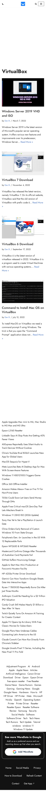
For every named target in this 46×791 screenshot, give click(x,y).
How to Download (13, 775)
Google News (10, 692)
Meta (29, 696)
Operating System (31, 699)
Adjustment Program (16, 666)
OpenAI (17, 699)
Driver (18, 677)
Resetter (34, 703)
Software (30, 714)
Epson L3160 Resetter (12, 430)
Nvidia (9, 699)
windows (16, 725)
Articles (33, 670)
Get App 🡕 (29, 783)
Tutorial (36, 722)
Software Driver (14, 718)
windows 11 (28, 725)
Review (13, 711)
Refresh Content (34, 775)
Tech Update (25, 722)
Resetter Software (31, 707)
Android (36, 666)
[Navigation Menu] (41, 4)
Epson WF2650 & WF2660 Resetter (19, 546)
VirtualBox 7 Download (17, 180)
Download (8, 677)
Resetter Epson (14, 707)
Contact (15, 783)
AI (29, 666)
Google (35, 688)
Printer (11, 703)
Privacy (37, 768)
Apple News (22, 670)
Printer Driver (22, 703)
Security (33, 711)
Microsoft (37, 696)
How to (33, 692)
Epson (25, 677)
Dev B (7, 120)
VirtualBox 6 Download (17, 244)
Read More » (27, 142)
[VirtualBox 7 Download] (23, 163)
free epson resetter (16, 681)
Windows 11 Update (23, 729)
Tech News (34, 718)
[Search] (36, 4)
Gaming (10, 688)
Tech (25, 718)
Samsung (22, 711)
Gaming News (23, 688)
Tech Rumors (12, 722)
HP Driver (8, 696)
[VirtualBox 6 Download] (23, 227)
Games (37, 685)
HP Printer (20, 696)
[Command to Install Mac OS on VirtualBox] (23, 291)
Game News (11, 685)
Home (8, 768)
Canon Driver (33, 673)
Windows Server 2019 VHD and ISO (21, 113)
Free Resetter (33, 681)
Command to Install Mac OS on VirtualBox (23, 309)
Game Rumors (25, 685)
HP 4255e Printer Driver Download (19, 573)
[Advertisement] (23, 32)
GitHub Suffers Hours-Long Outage (18, 560)
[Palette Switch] (3, 4)
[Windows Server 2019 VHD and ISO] (23, 92)
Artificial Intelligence (16, 673)
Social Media (18, 714)
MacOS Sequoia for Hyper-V (16, 461)
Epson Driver (36, 677)
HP (40, 692)
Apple (12, 670)
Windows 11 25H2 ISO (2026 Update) (20, 515)
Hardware (23, 692)
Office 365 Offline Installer (14, 484)
